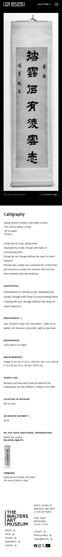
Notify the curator (13, 437)
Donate (9, 537)
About (8, 530)
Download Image (50, 194)
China (6, 344)
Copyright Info (41, 538)
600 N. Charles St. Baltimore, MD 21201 (44, 507)
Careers (9, 545)
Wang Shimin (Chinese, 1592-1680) (22, 222)
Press (8, 534)
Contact (38, 531)
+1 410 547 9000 (42, 511)
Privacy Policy (41, 535)
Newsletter (11, 541)
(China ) (8, 234)
